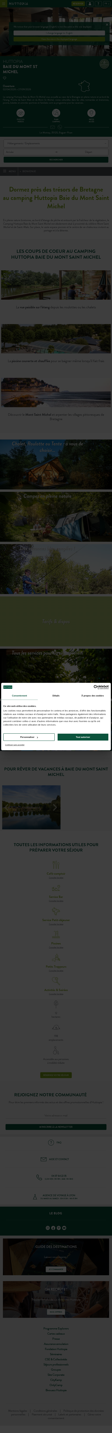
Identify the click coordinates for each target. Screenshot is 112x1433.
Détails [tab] (56, 695)
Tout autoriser (83, 737)
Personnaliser (27, 737)
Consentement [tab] (19, 695)
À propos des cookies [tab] (92, 695)
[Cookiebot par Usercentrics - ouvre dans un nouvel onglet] (96, 687)
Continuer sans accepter (14, 745)
